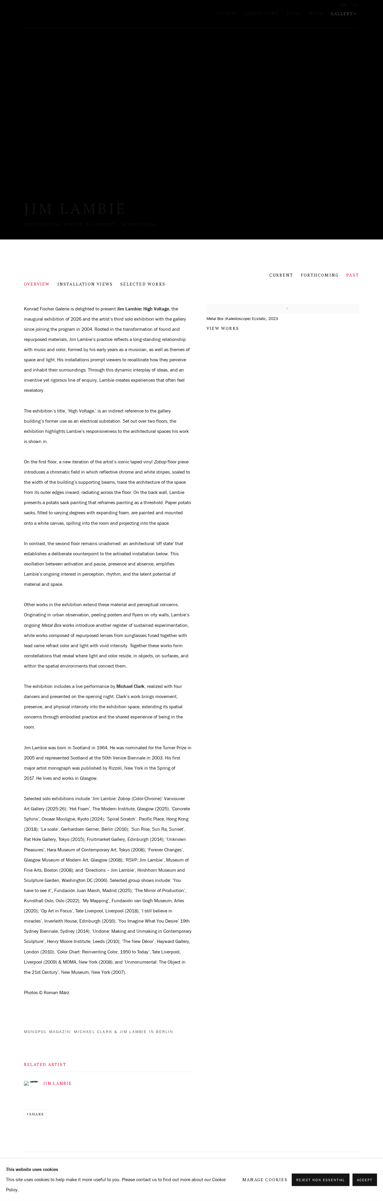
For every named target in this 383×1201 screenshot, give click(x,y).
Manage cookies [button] (265, 1179)
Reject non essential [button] (320, 1180)
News (316, 13)
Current (281, 275)
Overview (37, 284)
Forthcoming (320, 275)
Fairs (294, 13)
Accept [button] (365, 1180)
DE (355, 4)
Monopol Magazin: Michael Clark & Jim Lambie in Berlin (99, 1031)
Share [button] (36, 1113)
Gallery (342, 13)
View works (222, 328)
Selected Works (142, 284)
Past (352, 275)
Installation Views (85, 284)
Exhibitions (262, 13)
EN (343, 4)
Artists (226, 13)
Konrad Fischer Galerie (99, 14)
